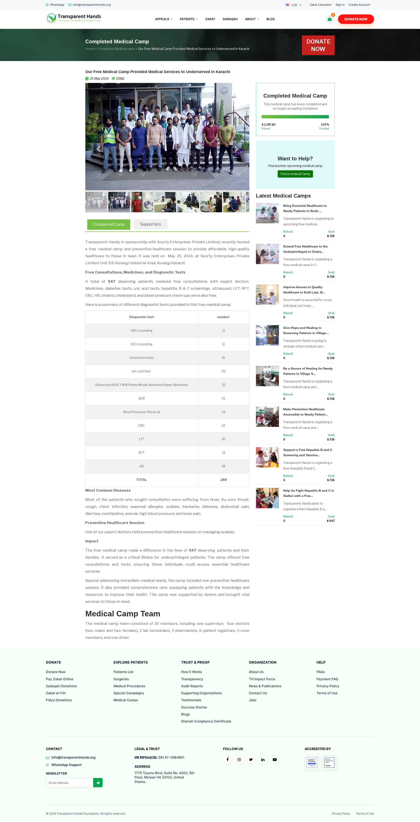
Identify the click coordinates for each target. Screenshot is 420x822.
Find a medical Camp (295, 174)
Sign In (340, 4)
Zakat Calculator (321, 4)
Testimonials (191, 700)
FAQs (321, 672)
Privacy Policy (328, 686)
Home (89, 49)
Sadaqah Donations (61, 686)
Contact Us (258, 693)
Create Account (359, 4)
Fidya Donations (59, 700)
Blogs (185, 714)
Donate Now (356, 19)
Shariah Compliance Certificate (206, 721)
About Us (256, 672)
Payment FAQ (327, 679)
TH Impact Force (262, 679)
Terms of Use (327, 693)
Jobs (252, 700)
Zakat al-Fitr (56, 693)
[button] (97, 148)
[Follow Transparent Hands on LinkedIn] (263, 759)
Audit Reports (192, 686)
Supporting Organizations (201, 693)
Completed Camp (109, 224)
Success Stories (194, 707)
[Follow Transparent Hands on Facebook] (227, 759)
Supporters (150, 224)
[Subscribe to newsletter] (98, 782)
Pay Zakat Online (59, 679)
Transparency (192, 679)
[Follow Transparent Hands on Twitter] (251, 759)
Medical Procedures (129, 686)
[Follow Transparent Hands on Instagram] (239, 759)
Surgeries (121, 679)
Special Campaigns (129, 693)
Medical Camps (126, 700)
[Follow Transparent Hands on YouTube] (274, 759)
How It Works (191, 672)
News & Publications (265, 686)
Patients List (123, 672)
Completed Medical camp (116, 49)
